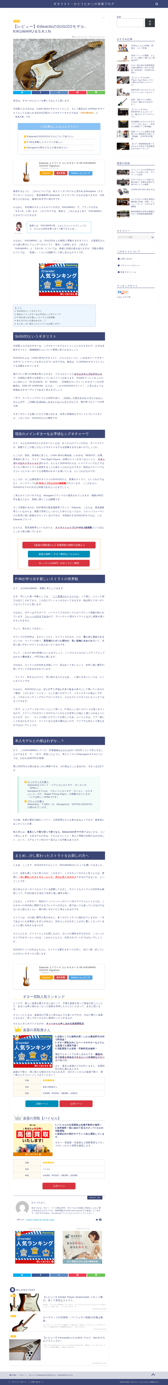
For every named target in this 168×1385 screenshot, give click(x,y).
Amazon (46, 173)
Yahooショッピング (80, 173)
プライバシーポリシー (130, 265)
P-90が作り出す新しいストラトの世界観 (36, 317)
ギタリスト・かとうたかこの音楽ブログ (84, 4)
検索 (119, 17)
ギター (16, 21)
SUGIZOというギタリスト (29, 311)
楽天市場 (61, 173)
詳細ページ (42, 1103)
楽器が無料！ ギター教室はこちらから (59, 554)
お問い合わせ (126, 259)
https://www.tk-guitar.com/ (41, 1220)
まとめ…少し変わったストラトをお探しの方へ (39, 324)
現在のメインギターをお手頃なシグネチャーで (39, 314)
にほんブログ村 (124, 297)
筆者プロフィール (128, 272)
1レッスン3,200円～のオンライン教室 (59, 563)
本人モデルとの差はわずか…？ (31, 320)
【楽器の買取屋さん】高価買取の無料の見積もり (59, 545)
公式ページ (76, 1103)
